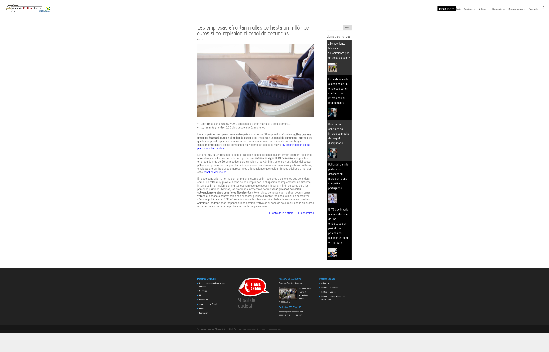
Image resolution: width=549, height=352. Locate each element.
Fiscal (201, 308)
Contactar (534, 9)
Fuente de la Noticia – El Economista (291, 213)
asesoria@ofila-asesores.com (291, 311)
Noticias (482, 9)
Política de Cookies (328, 292)
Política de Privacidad (329, 287)
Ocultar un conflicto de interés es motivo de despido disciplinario (338, 133)
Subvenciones (498, 9)
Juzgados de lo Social (208, 304)
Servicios (468, 9)
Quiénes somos (516, 9)
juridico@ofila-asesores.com (290, 315)
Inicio (458, 9)
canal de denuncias (214, 172)
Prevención (203, 313)
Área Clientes (446, 9)
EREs (201, 295)
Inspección (203, 299)
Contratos (203, 291)
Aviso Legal (325, 283)
